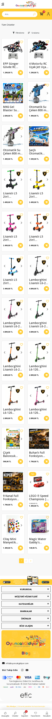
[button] (4, 50)
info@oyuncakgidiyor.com (17, 663)
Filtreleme (20, 32)
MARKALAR (26, 611)
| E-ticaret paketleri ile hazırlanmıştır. (26, 706)
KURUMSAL (26, 589)
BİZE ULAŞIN (26, 625)
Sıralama (35, 32)
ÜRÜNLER (26, 618)
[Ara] (34, 14)
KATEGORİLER (26, 603)
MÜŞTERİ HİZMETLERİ (26, 596)
